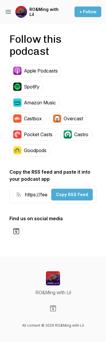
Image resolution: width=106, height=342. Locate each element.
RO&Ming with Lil (44, 12)
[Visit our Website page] (53, 308)
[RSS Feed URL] (18, 195)
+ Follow (88, 11)
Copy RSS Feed (72, 194)
